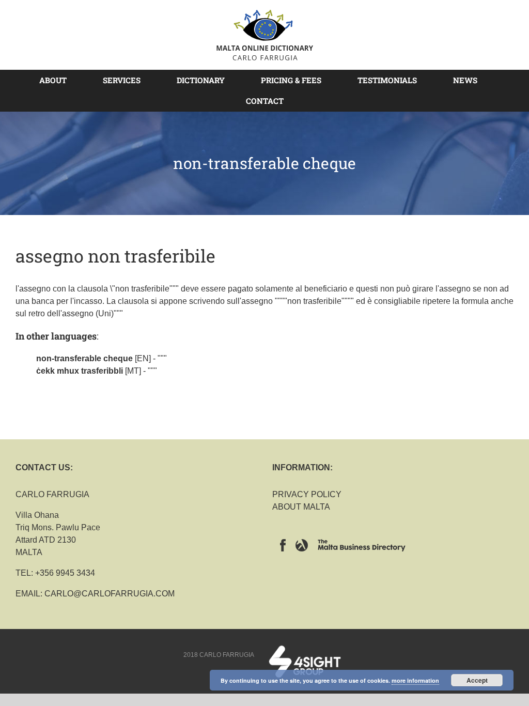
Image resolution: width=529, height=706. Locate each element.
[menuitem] (59, 80)
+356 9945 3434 (65, 573)
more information (415, 680)
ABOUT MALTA (301, 506)
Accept (477, 680)
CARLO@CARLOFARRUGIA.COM (109, 593)
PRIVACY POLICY (306, 494)
